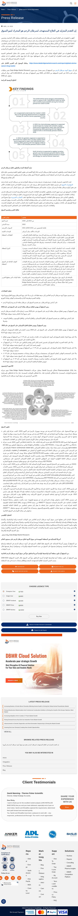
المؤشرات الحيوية (67, 185)
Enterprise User (10, 591)
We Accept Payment (17, 912)
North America (28, 873)
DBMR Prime (10, 605)
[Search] (71, 3)
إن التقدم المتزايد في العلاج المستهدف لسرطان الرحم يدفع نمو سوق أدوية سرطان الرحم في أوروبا (31, 745)
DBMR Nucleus (10, 609)
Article (4, 758)
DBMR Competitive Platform (69, 874)
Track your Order (54, 869)
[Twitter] (7, 878)
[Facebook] (13, 878)
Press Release (12, 9)
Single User (9, 596)
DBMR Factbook (11, 600)
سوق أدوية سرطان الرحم (63, 70)
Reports (69, 859)
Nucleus (69, 856)
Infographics (6, 762)
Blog (4, 770)
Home (3, 9)
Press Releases (7, 766)
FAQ (55, 900)
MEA (29, 885)
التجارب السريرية (16, 197)
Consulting (70, 862)
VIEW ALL (7, 732)
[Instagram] (19, 878)
